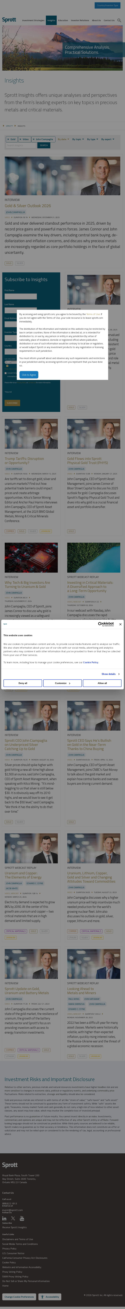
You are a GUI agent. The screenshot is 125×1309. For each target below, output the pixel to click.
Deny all (23, 683)
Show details (109, 674)
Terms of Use (93, 314)
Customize (60, 683)
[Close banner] (120, 624)
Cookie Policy (90, 662)
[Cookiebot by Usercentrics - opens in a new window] (100, 624)
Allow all (102, 683)
